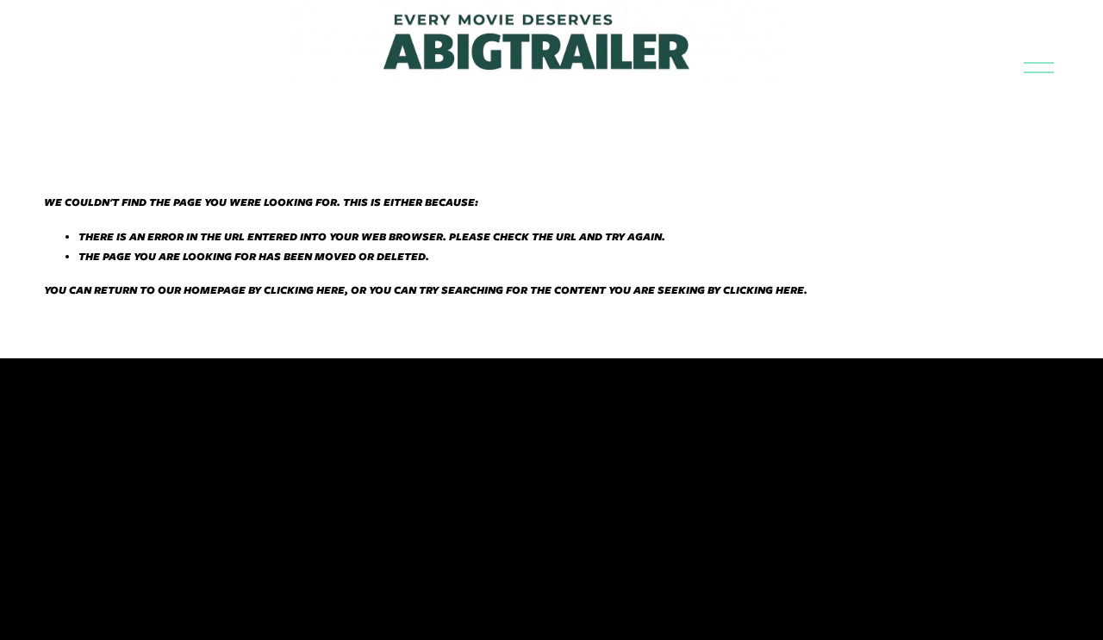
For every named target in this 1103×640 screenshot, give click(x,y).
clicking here (304, 290)
